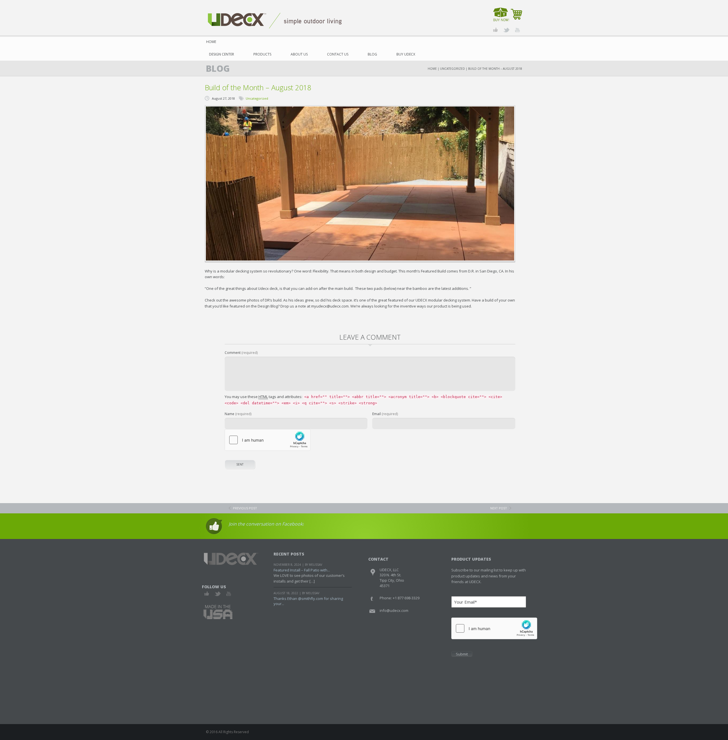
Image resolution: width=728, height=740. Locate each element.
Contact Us (337, 54)
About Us (299, 54)
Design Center (221, 54)
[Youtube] (517, 30)
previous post (245, 508)
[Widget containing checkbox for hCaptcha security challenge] (268, 440)
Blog (372, 54)
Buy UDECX (405, 54)
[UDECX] (275, 20)
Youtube (228, 594)
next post (498, 508)
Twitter (218, 594)
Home (211, 41)
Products (262, 54)
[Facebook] (495, 30)
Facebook (207, 594)
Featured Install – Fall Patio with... (302, 570)
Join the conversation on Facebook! (266, 524)
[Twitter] (506, 30)
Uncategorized (452, 69)
